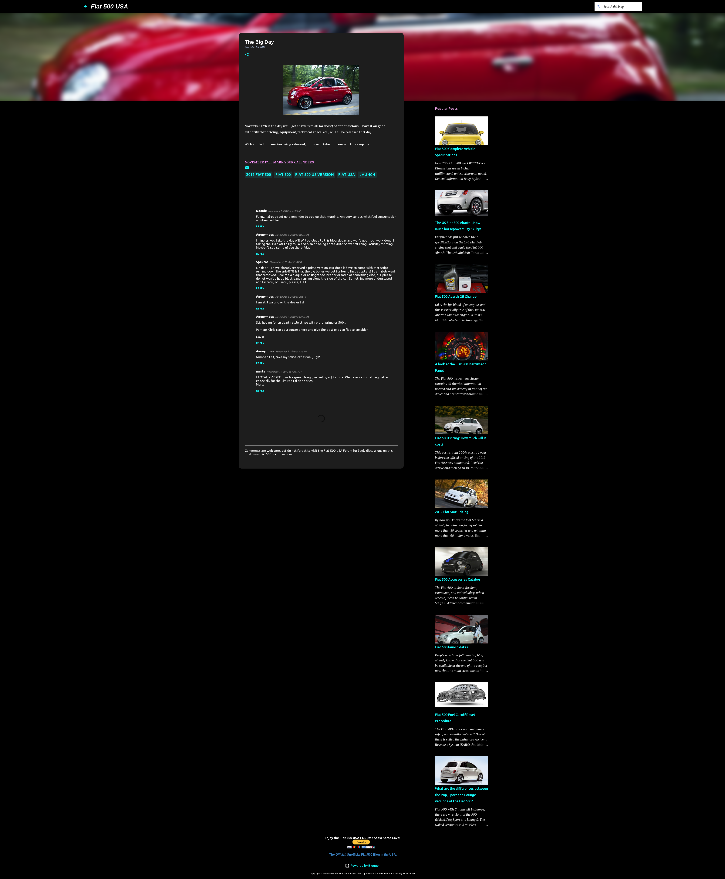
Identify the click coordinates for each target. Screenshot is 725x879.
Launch (367, 174)
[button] (247, 54)
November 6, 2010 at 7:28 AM (284, 211)
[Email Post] (247, 168)
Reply (260, 226)
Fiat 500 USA (109, 6)
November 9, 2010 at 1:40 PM (291, 351)
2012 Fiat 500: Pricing (451, 512)
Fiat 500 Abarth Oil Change (456, 296)
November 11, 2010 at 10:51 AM (284, 371)
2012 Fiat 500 (258, 174)
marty (260, 371)
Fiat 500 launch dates (451, 647)
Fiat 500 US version (314, 174)
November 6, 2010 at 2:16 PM (286, 262)
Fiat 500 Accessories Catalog (457, 579)
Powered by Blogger (365, 865)
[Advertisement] (423, 163)
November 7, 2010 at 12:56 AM (292, 317)
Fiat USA (346, 174)
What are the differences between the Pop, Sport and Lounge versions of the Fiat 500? (461, 795)
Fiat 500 (283, 174)
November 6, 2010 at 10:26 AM (292, 234)
